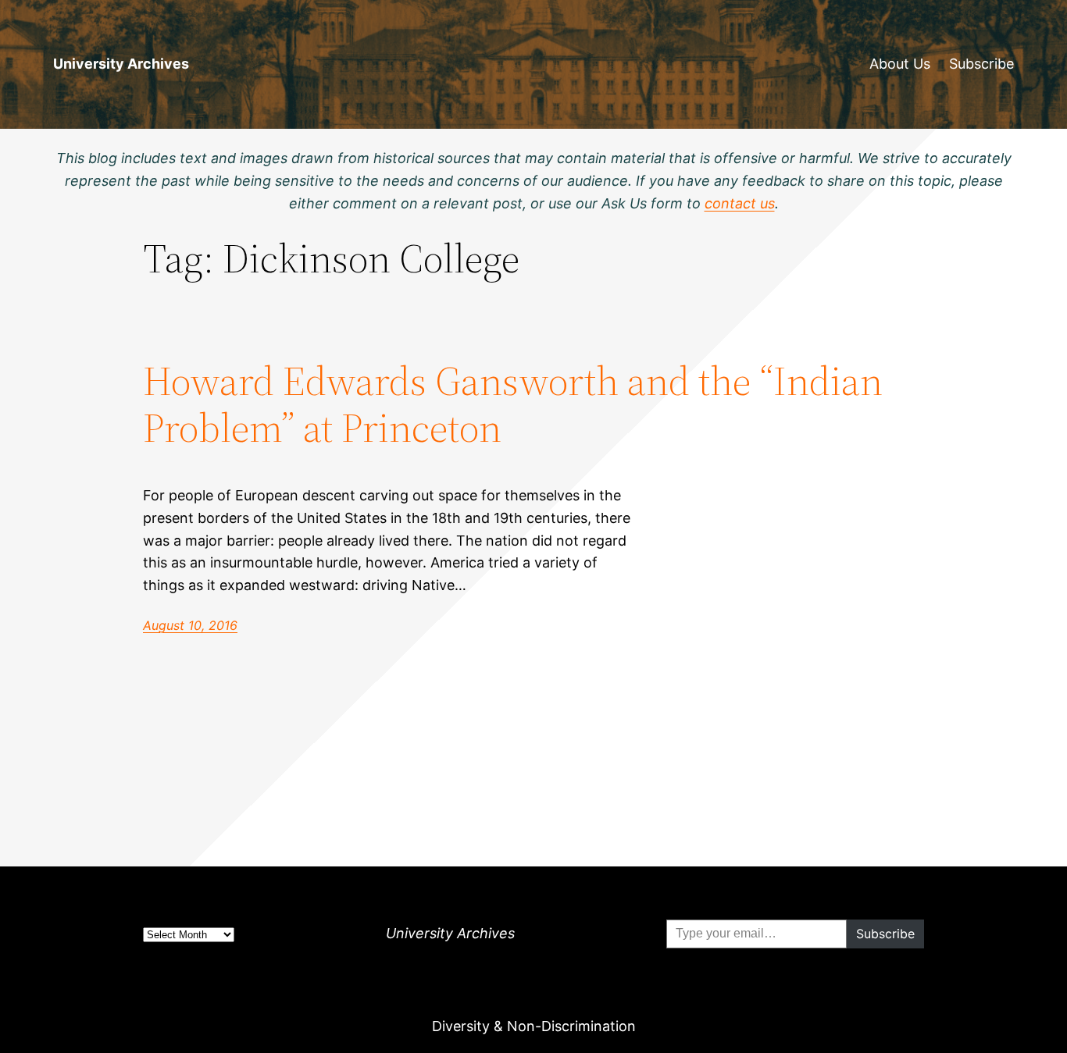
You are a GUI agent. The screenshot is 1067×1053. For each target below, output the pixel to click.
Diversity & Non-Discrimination (534, 1026)
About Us (899, 63)
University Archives (121, 63)
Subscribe (981, 63)
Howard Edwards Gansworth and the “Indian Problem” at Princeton (513, 404)
